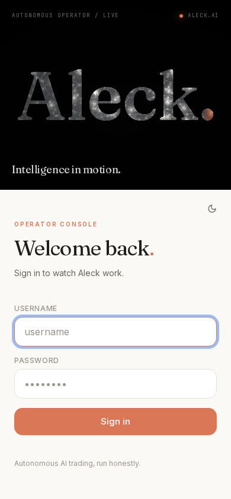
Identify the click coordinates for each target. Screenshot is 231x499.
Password (36, 360)
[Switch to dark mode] (212, 208)
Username (35, 308)
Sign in (115, 421)
